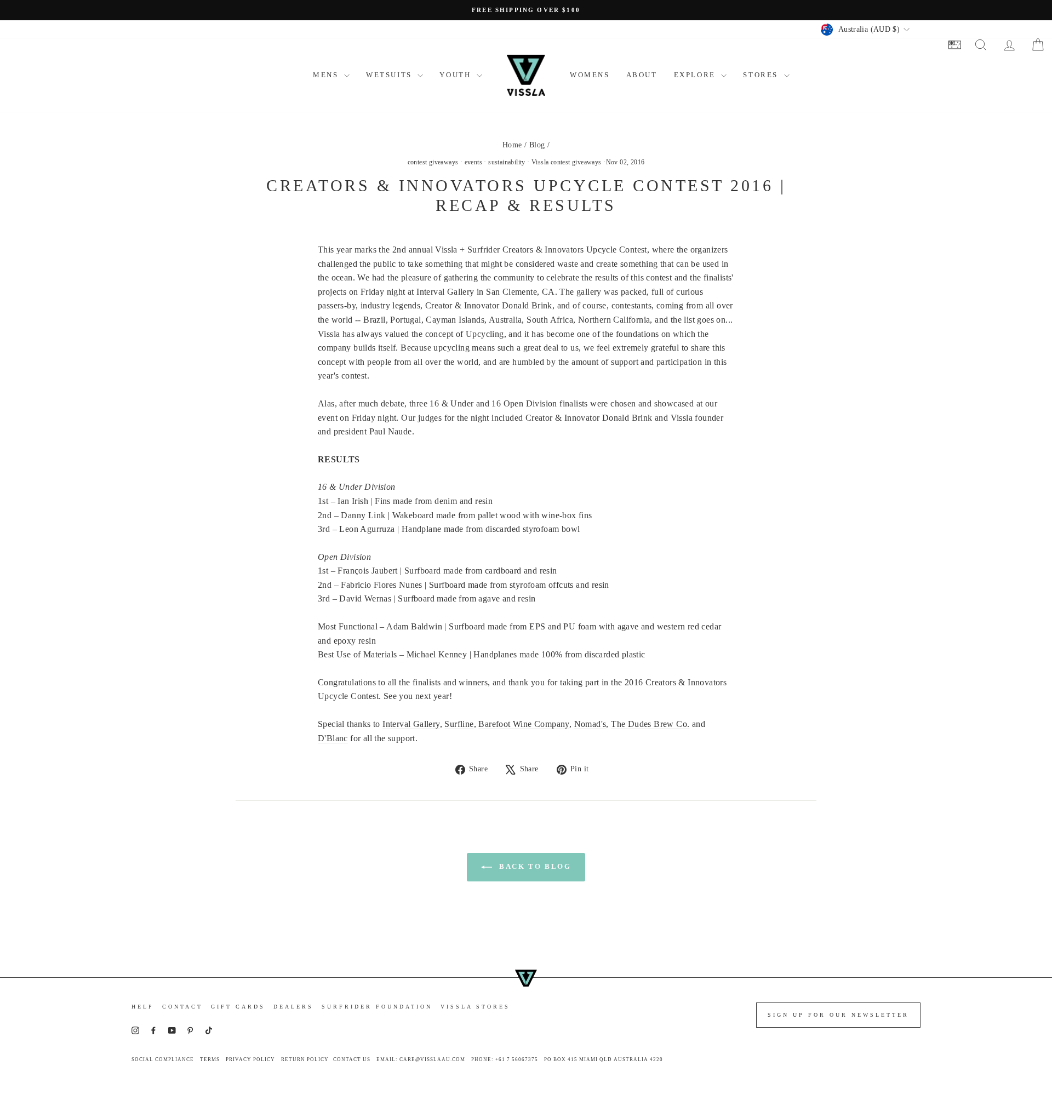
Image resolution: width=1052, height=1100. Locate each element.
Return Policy (305, 1059)
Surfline (458, 724)
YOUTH (456, 75)
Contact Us (351, 1059)
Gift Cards (238, 1007)
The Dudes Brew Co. (650, 724)
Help (143, 1007)
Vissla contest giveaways (566, 162)
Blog (537, 145)
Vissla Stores (475, 1007)
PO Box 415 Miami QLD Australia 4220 (603, 1059)
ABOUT (642, 75)
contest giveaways (433, 162)
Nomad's (590, 724)
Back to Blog (533, 866)
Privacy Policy (250, 1059)
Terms (210, 1059)
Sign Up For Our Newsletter (838, 1015)
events (473, 162)
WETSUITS (390, 75)
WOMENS (590, 75)
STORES (762, 75)
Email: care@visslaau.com (420, 1059)
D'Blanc (333, 738)
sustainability (506, 162)
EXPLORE (696, 75)
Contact (182, 1007)
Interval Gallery (410, 724)
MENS (327, 75)
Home (512, 145)
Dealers (293, 1007)
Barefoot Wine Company (523, 724)
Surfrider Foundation (377, 1007)
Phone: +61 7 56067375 (504, 1059)
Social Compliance (163, 1059)
